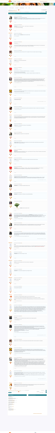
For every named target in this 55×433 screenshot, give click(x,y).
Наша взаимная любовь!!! (23, 390)
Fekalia (10, 106)
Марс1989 (13, 402)
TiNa (10, 222)
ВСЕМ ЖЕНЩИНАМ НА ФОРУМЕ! (12, 398)
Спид (9, 407)
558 (21, 357)
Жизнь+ (13, 390)
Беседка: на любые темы (17, 390)
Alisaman (12, 408)
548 (21, 260)
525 (21, 50)
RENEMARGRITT (10, 58)
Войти (41, 1)
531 (21, 106)
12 (16, 391)
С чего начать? (10, 396)
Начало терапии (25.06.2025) (11, 400)
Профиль (15, 39)
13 (17, 391)
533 (21, 123)
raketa (10, 231)
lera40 (10, 97)
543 (21, 213)
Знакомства (20, 390)
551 (21, 286)
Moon (10, 183)
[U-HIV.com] (27, 4)
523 (21, 33)
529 (21, 89)
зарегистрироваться (45, 1)
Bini (10, 192)
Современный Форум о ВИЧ (10, 390)
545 (21, 231)
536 (21, 149)
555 (21, 324)
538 (21, 166)
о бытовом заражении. (11, 409)
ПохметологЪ (10, 315)
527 (21, 67)
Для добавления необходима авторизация (37, 413)
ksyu (16, 10)
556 (21, 339)
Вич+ (9, 405)
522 (21, 24)
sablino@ (10, 24)
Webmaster (14, 10)
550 (21, 277)
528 (21, 77)
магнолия (10, 382)
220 (10, 370)
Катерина (10, 89)
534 (21, 132)
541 (21, 192)
